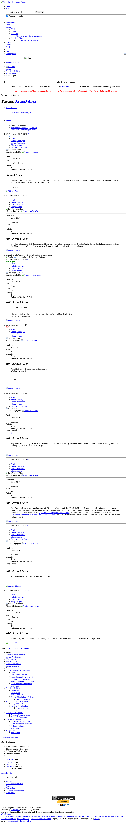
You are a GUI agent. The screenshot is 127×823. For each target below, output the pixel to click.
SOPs (8, 49)
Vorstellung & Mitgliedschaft (22, 677)
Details (96, 819)
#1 (29, 134)
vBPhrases (53, 816)
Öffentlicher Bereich (19, 675)
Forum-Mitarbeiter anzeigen (27, 40)
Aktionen (14, 34)
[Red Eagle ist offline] (31, 275)
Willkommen (11, 22)
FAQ (8, 8)
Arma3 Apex (25, 101)
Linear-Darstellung (18, 125)
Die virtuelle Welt (13, 71)
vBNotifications (23, 819)
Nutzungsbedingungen (15, 790)
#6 (28, 460)
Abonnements (11, 659)
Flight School (16, 710)
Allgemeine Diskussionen (21, 679)
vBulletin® (15, 810)
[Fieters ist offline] (30, 411)
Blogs (8, 45)
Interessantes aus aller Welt (21, 724)
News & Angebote (23, 699)
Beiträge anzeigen (18, 141)
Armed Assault (12, 73)
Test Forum (15, 733)
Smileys (9, 762)
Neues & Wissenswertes (20, 715)
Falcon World (16, 690)
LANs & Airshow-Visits (20, 721)
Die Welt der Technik (14, 713)
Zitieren (17, 191)
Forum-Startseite (12, 666)
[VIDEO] (10, 766)
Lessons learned (22, 708)
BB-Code (10, 760)
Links (8, 51)
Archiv (8, 786)
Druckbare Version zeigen (21, 113)
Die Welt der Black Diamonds (18, 670)
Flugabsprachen (17, 704)
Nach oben (25, 648)
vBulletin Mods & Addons (41, 819)
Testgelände (10, 730)
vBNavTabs (79, 816)
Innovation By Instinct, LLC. (19, 821)
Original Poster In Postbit (11, 816)
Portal (8, 25)
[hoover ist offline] (30, 152)
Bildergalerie (11, 54)
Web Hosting (6, 814)
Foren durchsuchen (13, 664)
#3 (28, 259)
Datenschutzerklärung (14, 788)
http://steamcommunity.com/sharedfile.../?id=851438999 (33, 515)
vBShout (88, 816)
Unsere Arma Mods (10, 737)
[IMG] (8, 764)
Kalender (14, 31)
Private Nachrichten (13, 657)
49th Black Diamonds (14, 784)
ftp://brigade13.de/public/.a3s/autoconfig (54, 513)
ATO (8, 47)
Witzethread (15, 728)
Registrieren (10, 6)
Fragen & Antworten (19, 717)
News (13, 672)
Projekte (9, 42)
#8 (28, 590)
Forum (8, 27)
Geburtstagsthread (18, 726)
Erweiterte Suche (12, 62)
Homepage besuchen (19, 147)
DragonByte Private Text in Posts (35, 816)
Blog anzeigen (16, 145)
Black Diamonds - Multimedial (23, 681)
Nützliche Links (17, 38)
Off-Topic (15, 686)
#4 (28, 325)
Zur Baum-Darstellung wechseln (23, 130)
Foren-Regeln (6, 773)
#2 (28, 195)
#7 (28, 526)
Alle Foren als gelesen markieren (29, 36)
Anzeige (8, 120)
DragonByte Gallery (66, 816)
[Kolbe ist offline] (29, 340)
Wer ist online (11, 661)
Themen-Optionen (11, 108)
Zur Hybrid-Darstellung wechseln (24, 128)
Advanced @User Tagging (103, 816)
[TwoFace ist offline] (30, 211)
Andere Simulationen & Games (23, 697)
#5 (28, 393)
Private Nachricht (18, 143)
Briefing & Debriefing (19, 706)
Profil (13, 138)
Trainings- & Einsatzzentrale (17, 701)
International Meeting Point (21, 684)
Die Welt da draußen (14, 719)
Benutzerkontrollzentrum (15, 655)
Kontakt (9, 781)
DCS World (15, 693)
